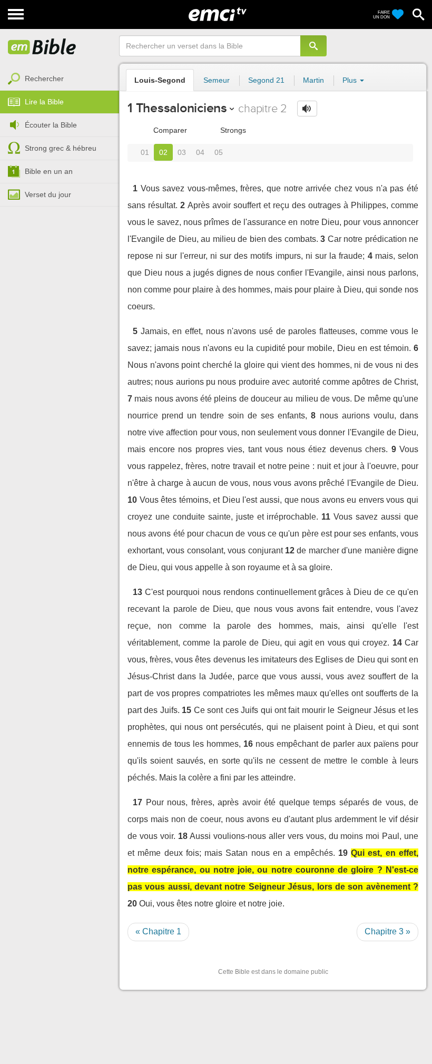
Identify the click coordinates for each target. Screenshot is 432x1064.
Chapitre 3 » (387, 931)
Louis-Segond (159, 80)
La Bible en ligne (42, 47)
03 (182, 152)
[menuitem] (59, 79)
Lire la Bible (44, 101)
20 (132, 903)
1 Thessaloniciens (177, 108)
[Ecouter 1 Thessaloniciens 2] (307, 108)
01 (145, 152)
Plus (350, 80)
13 (137, 592)
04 (200, 152)
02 (163, 152)
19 (343, 852)
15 (186, 710)
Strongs (232, 130)
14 (397, 642)
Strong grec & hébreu (60, 148)
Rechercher (44, 78)
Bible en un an (49, 171)
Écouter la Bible (51, 125)
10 (132, 499)
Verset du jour (48, 194)
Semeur (216, 80)
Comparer (169, 130)
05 (218, 152)
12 (289, 550)
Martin (313, 80)
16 (248, 743)
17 (137, 802)
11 (325, 516)
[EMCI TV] (217, 13)
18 (183, 836)
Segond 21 (266, 80)
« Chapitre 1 (158, 931)
